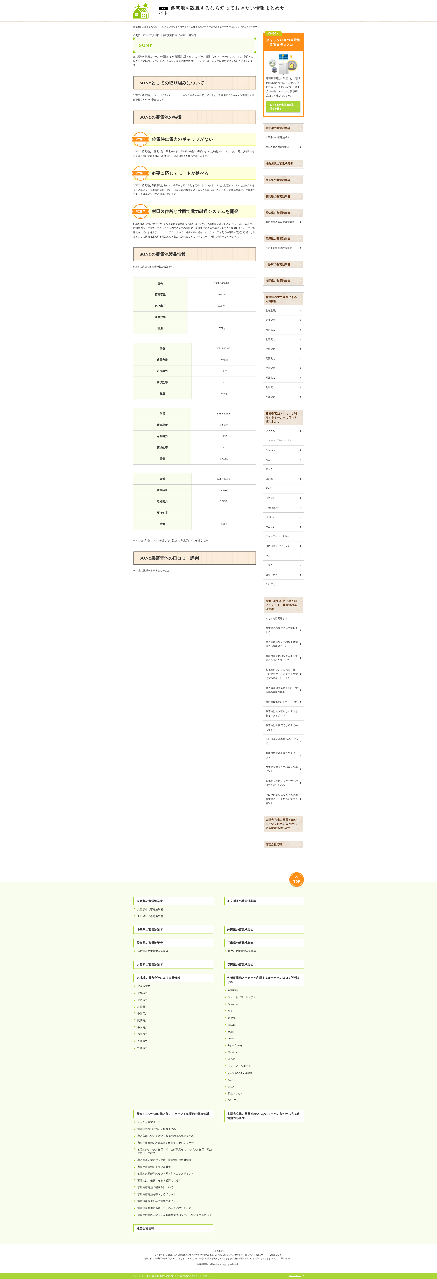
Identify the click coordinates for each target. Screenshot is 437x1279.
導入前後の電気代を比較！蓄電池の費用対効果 (282, 690)
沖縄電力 (270, 397)
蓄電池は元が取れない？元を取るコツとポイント (282, 713)
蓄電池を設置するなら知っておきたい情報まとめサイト (222, 10)
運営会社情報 (274, 844)
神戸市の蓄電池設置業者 (279, 248)
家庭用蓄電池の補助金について (282, 741)
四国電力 (270, 377)
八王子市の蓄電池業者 (278, 137)
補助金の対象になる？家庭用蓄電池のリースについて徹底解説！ (282, 799)
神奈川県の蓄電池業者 (279, 163)
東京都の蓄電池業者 (278, 128)
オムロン (270, 527)
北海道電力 (272, 310)
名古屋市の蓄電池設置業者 (280, 222)
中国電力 (270, 368)
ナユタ (269, 565)
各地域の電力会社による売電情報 (281, 299)
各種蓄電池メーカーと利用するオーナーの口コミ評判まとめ (281, 417)
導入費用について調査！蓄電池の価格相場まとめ (282, 644)
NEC (268, 459)
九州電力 (270, 387)
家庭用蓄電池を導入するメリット (282, 755)
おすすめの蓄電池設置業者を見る (282, 106)
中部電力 (270, 349)
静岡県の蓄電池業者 (278, 196)
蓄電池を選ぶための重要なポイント (282, 769)
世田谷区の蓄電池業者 (278, 147)
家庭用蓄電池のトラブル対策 (281, 702)
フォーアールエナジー (278, 536)
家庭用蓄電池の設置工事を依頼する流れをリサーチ (282, 658)
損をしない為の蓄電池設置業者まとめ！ (283, 42)
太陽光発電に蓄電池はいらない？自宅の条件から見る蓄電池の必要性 (281, 823)
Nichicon (270, 517)
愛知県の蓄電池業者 (278, 212)
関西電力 (270, 358)
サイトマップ (295, 1275)
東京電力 (270, 329)
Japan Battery (272, 507)
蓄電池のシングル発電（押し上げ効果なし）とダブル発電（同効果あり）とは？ (282, 674)
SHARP (269, 479)
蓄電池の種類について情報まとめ (282, 630)
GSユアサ (271, 584)
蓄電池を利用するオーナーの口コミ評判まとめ (282, 783)
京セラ (269, 469)
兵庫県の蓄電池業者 (278, 238)
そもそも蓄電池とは (276, 618)
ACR (268, 555)
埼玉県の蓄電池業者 (278, 180)
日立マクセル (273, 575)
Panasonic (270, 450)
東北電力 (270, 320)
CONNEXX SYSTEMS (277, 546)
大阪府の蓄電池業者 (278, 264)
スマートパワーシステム (279, 440)
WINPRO (270, 431)
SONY (269, 488)
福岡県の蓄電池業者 (278, 280)
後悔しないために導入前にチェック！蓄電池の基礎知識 (281, 605)
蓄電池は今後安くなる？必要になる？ (282, 727)
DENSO (270, 498)
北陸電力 (270, 339)
